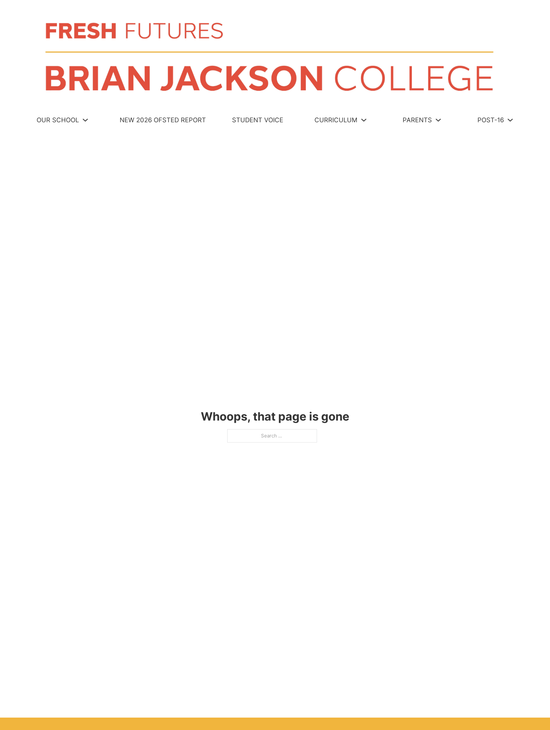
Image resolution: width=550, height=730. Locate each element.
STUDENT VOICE (257, 120)
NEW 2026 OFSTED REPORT (163, 120)
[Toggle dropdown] (85, 120)
